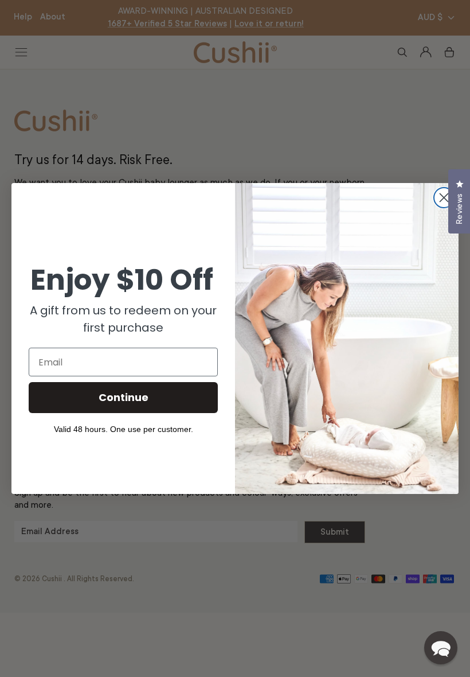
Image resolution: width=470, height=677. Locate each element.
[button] (440, 647)
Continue (123, 397)
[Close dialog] (444, 198)
